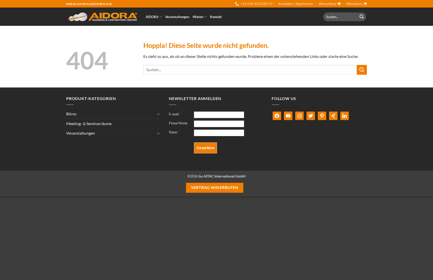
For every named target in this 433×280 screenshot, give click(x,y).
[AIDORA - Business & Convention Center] (102, 17)
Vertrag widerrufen (214, 187)
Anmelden (205, 148)
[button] (295, 4)
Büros (71, 113)
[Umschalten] (158, 114)
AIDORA (152, 17)
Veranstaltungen (177, 17)
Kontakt (216, 17)
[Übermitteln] (361, 17)
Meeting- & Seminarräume (89, 123)
